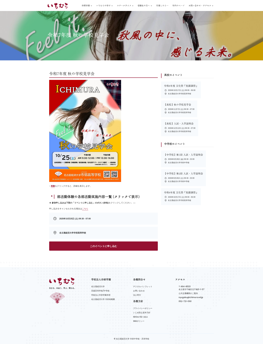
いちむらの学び (103, 6)
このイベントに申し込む (103, 246)
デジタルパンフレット (142, 286)
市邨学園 (86, 6)
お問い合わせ (139, 290)
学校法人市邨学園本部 (100, 295)
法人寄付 (137, 295)
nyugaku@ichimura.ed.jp (191, 297)
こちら (85, 208)
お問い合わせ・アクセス (199, 6)
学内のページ (178, 6)
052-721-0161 (185, 301)
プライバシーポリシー (142, 308)
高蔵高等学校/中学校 (100, 290)
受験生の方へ (144, 6)
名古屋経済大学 (98, 286)
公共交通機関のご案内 (188, 293)
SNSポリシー (138, 321)
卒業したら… (162, 6)
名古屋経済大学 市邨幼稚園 (103, 299)
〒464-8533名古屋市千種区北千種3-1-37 (191, 288)
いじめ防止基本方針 (141, 312)
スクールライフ (124, 6)
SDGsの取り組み (140, 316)
